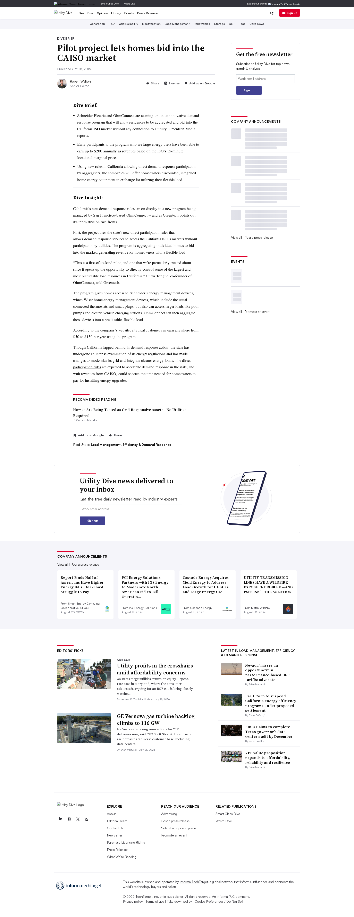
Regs (242, 23)
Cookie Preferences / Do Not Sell (219, 901)
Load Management (177, 23)
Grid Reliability (128, 23)
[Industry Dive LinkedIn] (60, 819)
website (124, 330)
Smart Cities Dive (110, 3)
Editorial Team (117, 821)
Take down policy (179, 901)
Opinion (102, 13)
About (111, 814)
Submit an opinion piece (178, 828)
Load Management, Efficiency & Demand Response (131, 445)
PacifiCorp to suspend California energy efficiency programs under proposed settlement (270, 703)
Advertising (169, 814)
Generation (97, 23)
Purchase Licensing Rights (126, 842)
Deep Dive (86, 13)
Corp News (257, 23)
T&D (112, 23)
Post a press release (258, 237)
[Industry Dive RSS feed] (86, 819)
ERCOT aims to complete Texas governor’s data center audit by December (269, 731)
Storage (219, 23)
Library (116, 13)
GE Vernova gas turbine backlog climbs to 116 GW (155, 720)
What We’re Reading (121, 857)
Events (129, 13)
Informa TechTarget (194, 882)
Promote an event (257, 312)
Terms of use (154, 901)
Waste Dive (129, 3)
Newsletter (114, 835)
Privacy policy (133, 901)
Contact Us (115, 828)
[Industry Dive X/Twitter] (77, 819)
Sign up (292, 13)
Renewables (202, 23)
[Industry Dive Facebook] (69, 819)
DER (232, 23)
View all (236, 237)
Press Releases (148, 13)
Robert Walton (80, 81)
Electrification (151, 23)
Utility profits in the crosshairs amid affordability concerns (155, 669)
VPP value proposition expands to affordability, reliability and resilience (267, 757)
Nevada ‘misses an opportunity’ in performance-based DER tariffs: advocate (267, 672)
